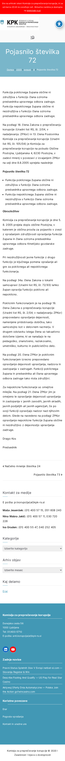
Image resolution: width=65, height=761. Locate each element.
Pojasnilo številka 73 (47, 474)
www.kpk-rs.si (33, 10)
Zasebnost (20, 754)
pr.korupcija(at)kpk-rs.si (29, 502)
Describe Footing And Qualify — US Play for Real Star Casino (32, 679)
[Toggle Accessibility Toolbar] (59, 24)
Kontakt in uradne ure (14, 724)
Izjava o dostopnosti (39, 754)
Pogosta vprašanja (13, 716)
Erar (5, 591)
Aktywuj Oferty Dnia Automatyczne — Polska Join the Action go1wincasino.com (30, 689)
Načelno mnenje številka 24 (22, 466)
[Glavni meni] (32, 37)
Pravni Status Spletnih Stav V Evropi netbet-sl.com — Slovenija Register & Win (32, 669)
